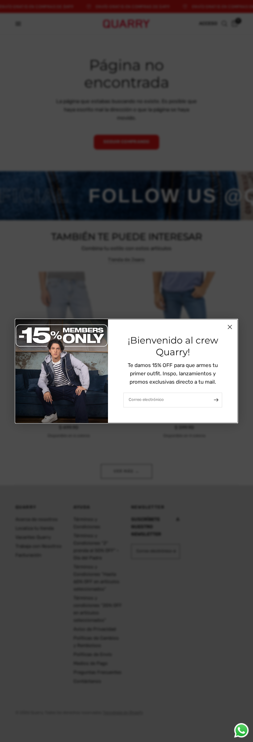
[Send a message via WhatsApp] (241, 730)
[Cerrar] (229, 327)
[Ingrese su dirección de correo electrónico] (216, 400)
